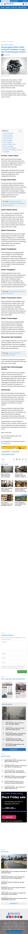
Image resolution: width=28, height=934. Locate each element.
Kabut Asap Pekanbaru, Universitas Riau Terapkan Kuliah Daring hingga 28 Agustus (7, 490)
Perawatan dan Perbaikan (9, 148)
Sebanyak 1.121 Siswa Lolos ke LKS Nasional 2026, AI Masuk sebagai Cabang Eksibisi (15, 777)
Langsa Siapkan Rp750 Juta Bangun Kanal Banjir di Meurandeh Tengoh (15, 760)
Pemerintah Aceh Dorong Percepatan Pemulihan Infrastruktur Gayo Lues (13, 888)
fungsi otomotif (6, 451)
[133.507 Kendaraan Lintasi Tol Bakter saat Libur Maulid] (21, 497)
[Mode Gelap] (23, 4)
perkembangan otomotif (8, 454)
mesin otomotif (15, 451)
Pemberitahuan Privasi (16, 931)
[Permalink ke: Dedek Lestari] (2, 55)
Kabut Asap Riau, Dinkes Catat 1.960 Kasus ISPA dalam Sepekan (5, 475)
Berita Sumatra (4, 44)
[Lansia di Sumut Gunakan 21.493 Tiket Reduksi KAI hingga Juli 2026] (21, 469)
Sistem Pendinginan (8, 140)
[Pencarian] (26, 4)
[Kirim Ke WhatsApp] (26, 459)
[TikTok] (21, 917)
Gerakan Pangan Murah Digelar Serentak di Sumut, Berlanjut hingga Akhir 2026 (21, 490)
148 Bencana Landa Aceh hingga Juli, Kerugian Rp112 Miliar (12, 883)
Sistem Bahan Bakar (8, 137)
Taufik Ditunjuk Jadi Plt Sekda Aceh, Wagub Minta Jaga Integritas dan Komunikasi (13, 893)
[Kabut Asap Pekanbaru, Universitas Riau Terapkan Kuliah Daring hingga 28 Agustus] (7, 483)
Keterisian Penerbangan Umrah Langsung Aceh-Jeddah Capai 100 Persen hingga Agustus (13, 877)
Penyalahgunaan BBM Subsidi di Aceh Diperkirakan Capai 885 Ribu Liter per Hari (13, 899)
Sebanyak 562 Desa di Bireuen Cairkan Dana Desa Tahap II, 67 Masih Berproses (15, 766)
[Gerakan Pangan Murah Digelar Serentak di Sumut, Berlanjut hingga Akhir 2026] (21, 483)
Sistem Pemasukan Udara (9, 144)
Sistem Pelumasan (7, 138)
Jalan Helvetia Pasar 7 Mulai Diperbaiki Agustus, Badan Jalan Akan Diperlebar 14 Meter (14, 771)
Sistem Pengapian (7, 142)
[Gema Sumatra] (9, 4)
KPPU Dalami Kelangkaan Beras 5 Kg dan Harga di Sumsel (7, 504)
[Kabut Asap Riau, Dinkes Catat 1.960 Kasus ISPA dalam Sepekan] (7, 469)
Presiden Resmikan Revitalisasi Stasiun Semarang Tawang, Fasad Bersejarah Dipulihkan (14, 782)
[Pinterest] (10, 917)
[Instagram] (13, 917)
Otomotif (11, 44)
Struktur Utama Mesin (8, 133)
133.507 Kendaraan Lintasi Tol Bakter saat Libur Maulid (20, 504)
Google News (6, 443)
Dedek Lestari (7, 54)
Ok (8, 931)
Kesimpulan (6, 151)
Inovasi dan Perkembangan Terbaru (12, 149)
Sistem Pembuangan (8, 146)
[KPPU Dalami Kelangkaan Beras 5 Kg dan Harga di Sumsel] (7, 497)
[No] (26, 927)
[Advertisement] (14, 24)
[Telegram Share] (23, 459)
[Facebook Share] (14, 459)
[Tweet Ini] (17, 459)
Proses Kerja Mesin (8, 135)
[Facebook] (7, 917)
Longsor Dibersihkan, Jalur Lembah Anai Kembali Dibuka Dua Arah (14, 787)
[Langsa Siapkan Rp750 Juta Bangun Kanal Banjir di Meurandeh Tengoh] (14, 861)
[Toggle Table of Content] (19, 131)
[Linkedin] (15, 917)
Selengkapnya (13, 749)
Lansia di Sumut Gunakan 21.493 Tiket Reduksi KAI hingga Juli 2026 (20, 475)
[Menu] (2, 4)
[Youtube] (18, 917)
